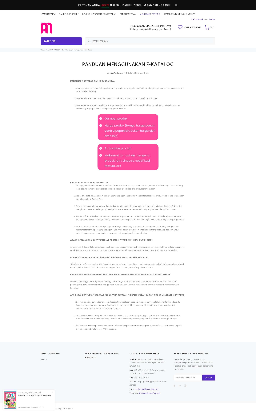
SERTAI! (208, 377)
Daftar (212, 19)
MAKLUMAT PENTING (56, 50)
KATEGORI (49, 41)
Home (43, 50)
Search (44, 359)
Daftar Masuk (197, 19)
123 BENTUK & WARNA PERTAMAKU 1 (34, 396)
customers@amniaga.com (147, 389)
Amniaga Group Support (149, 393)
